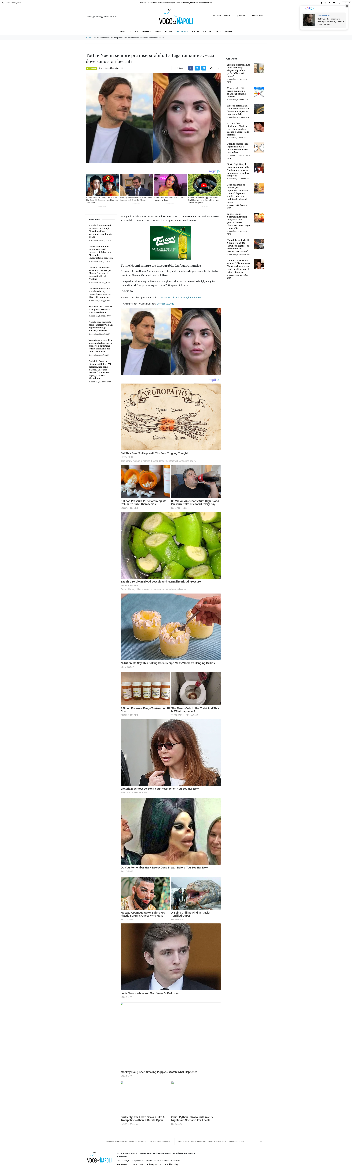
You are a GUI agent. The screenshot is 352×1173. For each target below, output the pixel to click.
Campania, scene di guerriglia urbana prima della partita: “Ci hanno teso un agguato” (138, 1141)
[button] (339, 2)
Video (218, 31)
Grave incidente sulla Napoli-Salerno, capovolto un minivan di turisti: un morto (176, 2)
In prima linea (241, 15)
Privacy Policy (154, 1164)
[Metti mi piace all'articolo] (211, 68)
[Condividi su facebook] (190, 68)
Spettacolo (182, 31)
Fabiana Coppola (235, 155)
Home (88, 37)
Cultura (207, 31)
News (122, 31)
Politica (134, 31)
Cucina (195, 31)
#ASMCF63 (166, 297)
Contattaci (122, 1164)
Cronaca (146, 31)
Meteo (228, 31)
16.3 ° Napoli (13, 2)
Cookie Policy (171, 1164)
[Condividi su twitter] (197, 68)
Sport (158, 31)
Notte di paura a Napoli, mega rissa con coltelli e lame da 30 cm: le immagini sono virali (211, 1141)
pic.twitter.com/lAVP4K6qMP (186, 297)
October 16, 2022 (165, 303)
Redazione (138, 1164)
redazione (105, 68)
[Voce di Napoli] (176, 16)
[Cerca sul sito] (321, 2)
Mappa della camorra (221, 15)
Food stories (257, 15)
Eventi (168, 31)
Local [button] (347, 3)
